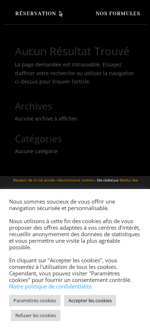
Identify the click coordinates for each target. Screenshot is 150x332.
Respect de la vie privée (34, 180)
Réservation (35, 14)
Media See (129, 180)
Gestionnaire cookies (76, 180)
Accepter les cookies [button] (90, 300)
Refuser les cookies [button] (35, 315)
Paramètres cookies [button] (34, 300)
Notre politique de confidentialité (50, 286)
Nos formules (118, 14)
